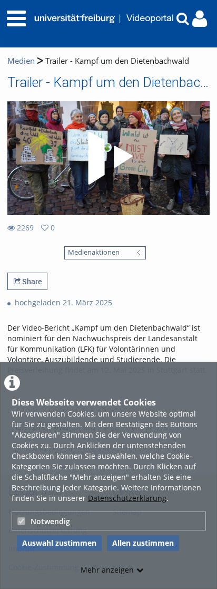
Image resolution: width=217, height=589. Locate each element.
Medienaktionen (94, 252)
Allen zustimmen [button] (143, 543)
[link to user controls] (199, 19)
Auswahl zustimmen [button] (59, 543)
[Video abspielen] (108, 158)
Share (31, 281)
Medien (21, 60)
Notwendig (50, 521)
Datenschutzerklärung (127, 498)
